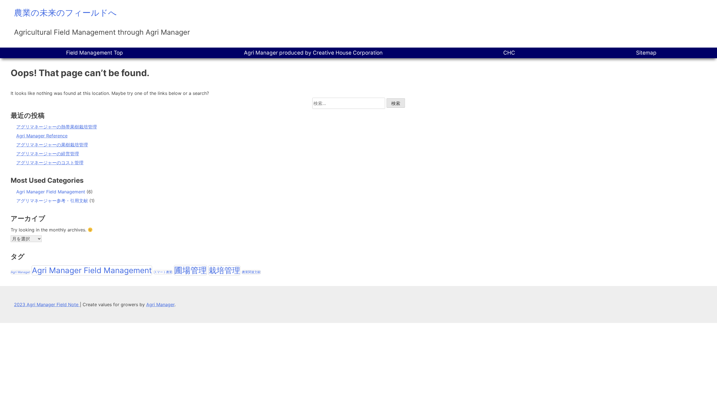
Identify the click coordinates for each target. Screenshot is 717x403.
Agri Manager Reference (41, 136)
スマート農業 (163, 272)
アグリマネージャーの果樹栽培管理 (52, 144)
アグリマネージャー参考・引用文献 (52, 200)
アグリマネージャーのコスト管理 (49, 162)
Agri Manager (20, 272)
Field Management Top (94, 53)
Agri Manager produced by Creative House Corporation (313, 53)
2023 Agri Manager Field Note (47, 304)
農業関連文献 (251, 272)
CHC (509, 53)
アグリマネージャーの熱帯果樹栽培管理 (56, 127)
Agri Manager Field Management (50, 192)
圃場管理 (190, 270)
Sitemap (646, 53)
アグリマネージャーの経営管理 (47, 153)
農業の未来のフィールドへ (65, 13)
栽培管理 (224, 270)
